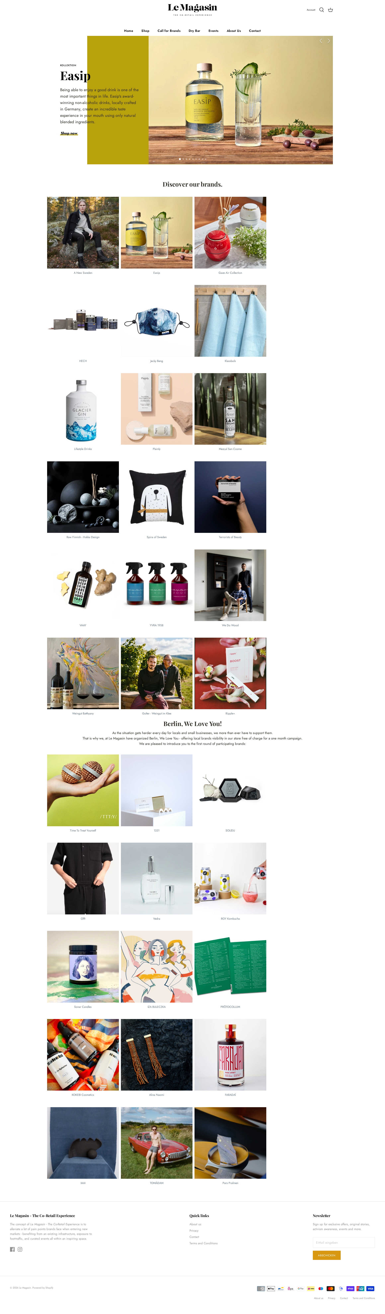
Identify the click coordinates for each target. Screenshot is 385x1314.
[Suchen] (321, 10)
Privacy (194, 1230)
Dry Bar (194, 30)
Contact (255, 30)
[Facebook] (12, 1249)
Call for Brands (169, 30)
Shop (145, 30)
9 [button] (208, 157)
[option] (192, 100)
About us (195, 1224)
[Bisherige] (321, 41)
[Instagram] (20, 1249)
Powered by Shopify (42, 1288)
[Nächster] (329, 41)
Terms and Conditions (203, 1243)
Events (214, 30)
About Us (234, 30)
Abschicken (326, 1255)
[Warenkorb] (330, 10)
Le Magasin (25, 1288)
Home (128, 30)
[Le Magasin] (192, 10)
